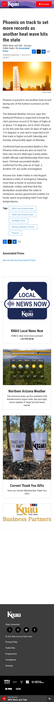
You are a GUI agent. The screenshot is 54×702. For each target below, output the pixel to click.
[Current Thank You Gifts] (27, 447)
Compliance (11, 660)
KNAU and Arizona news (22, 215)
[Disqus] (27, 566)
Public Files (10, 648)
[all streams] (50, 698)
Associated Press (13, 253)
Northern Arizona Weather (27, 391)
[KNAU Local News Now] (27, 301)
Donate (45, 4)
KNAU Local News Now (27, 331)
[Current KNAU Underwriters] (27, 512)
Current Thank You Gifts (27, 486)
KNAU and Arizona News (23, 208)
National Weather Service (23, 227)
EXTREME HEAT (18, 221)
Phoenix (15, 233)
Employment (11, 654)
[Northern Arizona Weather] (27, 367)
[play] (4, 698)
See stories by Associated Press (19, 260)
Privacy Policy (11, 642)
